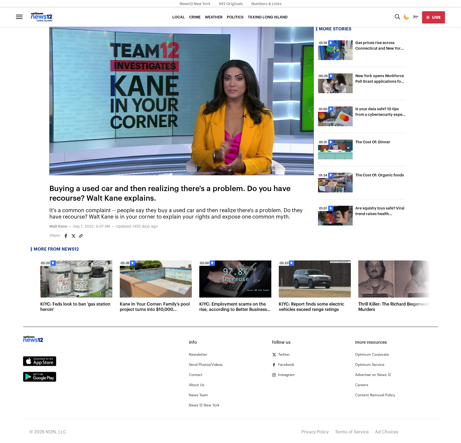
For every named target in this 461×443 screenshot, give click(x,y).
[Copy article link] (81, 236)
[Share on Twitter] (73, 236)
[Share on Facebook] (66, 236)
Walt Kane (58, 226)
